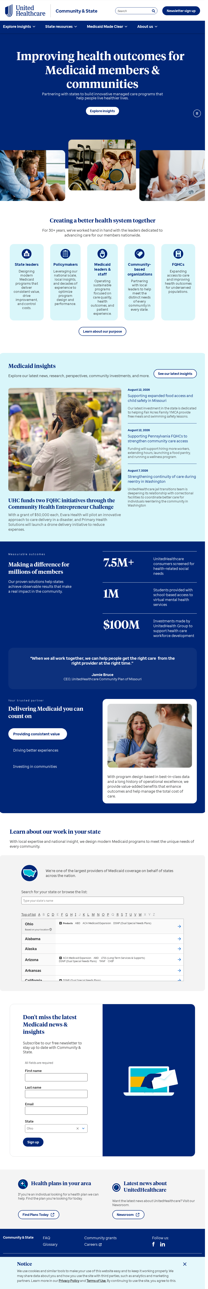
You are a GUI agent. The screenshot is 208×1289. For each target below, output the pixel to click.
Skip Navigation (102, 0)
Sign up (33, 1142)
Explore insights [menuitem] (17, 26)
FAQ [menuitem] (46, 1237)
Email (29, 1104)
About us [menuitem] (145, 26)
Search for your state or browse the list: (54, 891)
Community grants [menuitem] (100, 1237)
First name (33, 1071)
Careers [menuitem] (91, 1244)
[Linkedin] (162, 1245)
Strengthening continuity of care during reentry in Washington (162, 479)
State (29, 1121)
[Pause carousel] (197, 113)
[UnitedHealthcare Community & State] (25, 10)
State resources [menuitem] (59, 26)
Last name (33, 1087)
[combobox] (56, 1128)
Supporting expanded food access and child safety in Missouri (160, 398)
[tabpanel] (150, 751)
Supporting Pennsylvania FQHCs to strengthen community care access (158, 438)
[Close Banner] (185, 1264)
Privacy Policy (69, 1280)
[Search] (153, 11)
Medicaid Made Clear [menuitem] (105, 26)
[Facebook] (153, 1245)
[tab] (37, 734)
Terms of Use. (96, 1280)
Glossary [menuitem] (50, 1244)
